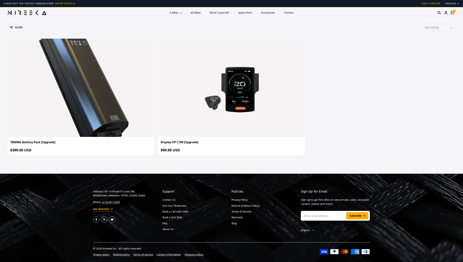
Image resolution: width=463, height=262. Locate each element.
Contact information (169, 254)
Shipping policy (193, 254)
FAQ (164, 223)
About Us (167, 229)
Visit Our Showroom (174, 205)
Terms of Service (241, 211)
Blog (234, 223)
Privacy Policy (240, 199)
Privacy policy (101, 254)
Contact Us (168, 199)
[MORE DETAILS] (65, 3)
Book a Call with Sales (175, 211)
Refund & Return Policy (246, 205)
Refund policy (121, 254)
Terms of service (143, 254)
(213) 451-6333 (111, 202)
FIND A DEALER (430, 3)
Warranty (237, 217)
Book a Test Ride (172, 217)
